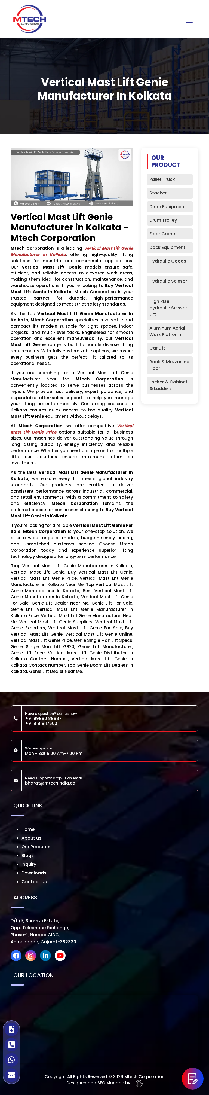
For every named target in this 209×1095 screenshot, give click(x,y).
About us (31, 838)
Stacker (158, 193)
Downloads (33, 873)
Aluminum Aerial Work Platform (167, 331)
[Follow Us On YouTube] (61, 956)
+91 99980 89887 (43, 718)
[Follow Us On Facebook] (17, 956)
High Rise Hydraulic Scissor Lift (168, 308)
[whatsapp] (11, 1060)
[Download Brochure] (11, 1029)
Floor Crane (162, 234)
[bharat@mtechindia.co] (11, 1075)
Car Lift (157, 348)
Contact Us (34, 882)
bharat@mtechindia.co (50, 783)
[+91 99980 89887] (11, 1044)
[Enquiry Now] (193, 1079)
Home (28, 829)
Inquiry (28, 864)
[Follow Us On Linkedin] (47, 956)
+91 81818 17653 (41, 723)
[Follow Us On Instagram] (32, 956)
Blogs (27, 855)
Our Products (35, 847)
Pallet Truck (162, 179)
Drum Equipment (167, 206)
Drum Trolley (163, 220)
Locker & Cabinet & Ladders (168, 385)
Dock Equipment (167, 247)
